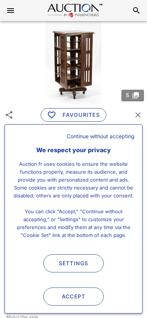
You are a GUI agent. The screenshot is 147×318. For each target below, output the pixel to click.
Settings (74, 263)
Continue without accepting (101, 136)
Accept (74, 296)
